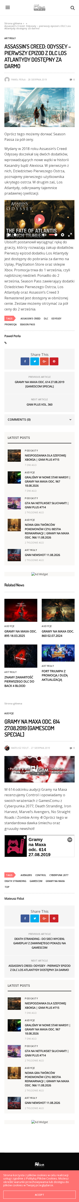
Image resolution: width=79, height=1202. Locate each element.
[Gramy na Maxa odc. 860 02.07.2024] (58, 610)
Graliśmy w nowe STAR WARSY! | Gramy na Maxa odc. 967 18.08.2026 (47, 481)
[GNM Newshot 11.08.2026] (14, 555)
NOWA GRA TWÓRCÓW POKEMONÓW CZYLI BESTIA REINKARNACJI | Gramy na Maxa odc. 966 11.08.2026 (47, 531)
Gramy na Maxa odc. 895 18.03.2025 (20, 633)
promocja (11, 324)
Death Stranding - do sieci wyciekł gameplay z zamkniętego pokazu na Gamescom (39, 943)
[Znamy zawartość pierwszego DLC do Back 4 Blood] (20, 656)
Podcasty (31, 450)
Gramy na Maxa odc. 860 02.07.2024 (58, 633)
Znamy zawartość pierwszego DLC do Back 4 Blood (19, 681)
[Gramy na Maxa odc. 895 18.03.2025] (20, 610)
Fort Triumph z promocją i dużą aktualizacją (55, 675)
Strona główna (13, 23)
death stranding (15, 881)
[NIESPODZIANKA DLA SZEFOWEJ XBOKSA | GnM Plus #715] (14, 455)
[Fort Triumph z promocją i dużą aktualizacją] (58, 653)
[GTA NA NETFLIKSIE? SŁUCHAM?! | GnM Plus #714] (14, 503)
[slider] (22, 235)
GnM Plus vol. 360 (39, 404)
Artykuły (10, 38)
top (7, 886)
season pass (27, 324)
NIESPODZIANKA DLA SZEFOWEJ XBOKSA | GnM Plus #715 (45, 457)
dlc (46, 318)
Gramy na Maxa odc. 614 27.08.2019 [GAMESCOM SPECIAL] (39, 384)
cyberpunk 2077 (58, 875)
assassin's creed (31, 318)
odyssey (56, 318)
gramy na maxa (55, 881)
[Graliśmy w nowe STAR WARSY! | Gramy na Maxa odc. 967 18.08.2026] (14, 477)
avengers (26, 875)
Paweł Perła (18, 79)
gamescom (36, 881)
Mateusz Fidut (20, 747)
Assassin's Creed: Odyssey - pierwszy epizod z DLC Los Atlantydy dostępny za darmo (40, 968)
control (40, 875)
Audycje (30, 472)
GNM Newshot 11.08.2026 (42, 555)
